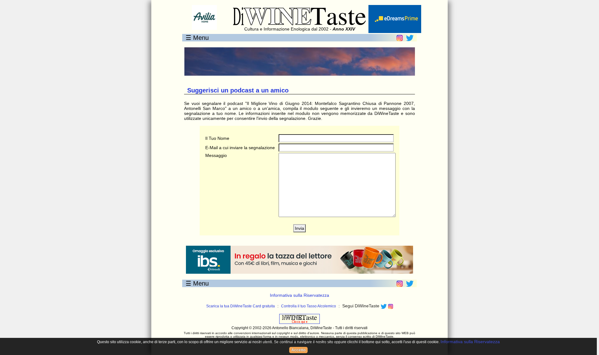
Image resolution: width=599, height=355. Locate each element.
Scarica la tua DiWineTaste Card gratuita (240, 306)
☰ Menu (197, 37)
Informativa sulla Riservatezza (299, 295)
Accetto (298, 350)
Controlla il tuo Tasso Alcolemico (308, 306)
